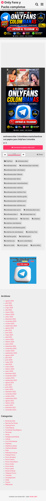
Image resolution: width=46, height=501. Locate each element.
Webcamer (9, 484)
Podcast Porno (10, 455)
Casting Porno (10, 425)
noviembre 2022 (10, 394)
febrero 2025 (9, 342)
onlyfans (37, 219)
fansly (7, 434)
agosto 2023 (9, 382)
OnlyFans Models (11, 448)
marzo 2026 (9, 312)
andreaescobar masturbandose (16, 183)
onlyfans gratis (11, 236)
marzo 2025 (9, 339)
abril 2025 (8, 337)
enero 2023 (9, 389)
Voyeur (7, 482)
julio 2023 (8, 385)
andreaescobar (22, 161)
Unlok (7, 480)
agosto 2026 (9, 301)
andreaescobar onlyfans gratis (16, 196)
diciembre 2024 (10, 346)
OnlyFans (9, 161)
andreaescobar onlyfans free (16, 192)
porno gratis (23, 245)
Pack (7, 450)
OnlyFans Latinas (11, 446)
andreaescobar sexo (32, 210)
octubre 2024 (9, 351)
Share (40, 154)
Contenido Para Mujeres (13, 430)
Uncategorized (10, 478)
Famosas (8, 432)
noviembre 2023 (10, 376)
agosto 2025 (9, 328)
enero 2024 (9, 371)
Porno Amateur (10, 457)
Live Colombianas (11, 441)
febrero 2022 (9, 403)
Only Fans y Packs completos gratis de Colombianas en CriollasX (13, 4)
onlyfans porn (25, 236)
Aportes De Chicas (11, 423)
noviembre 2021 (10, 410)
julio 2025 (8, 330)
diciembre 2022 (10, 392)
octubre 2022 (9, 396)
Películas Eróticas (11, 453)
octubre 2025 (9, 323)
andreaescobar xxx (28, 214)
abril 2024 (8, 364)
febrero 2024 (9, 369)
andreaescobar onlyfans (14, 188)
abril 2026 (8, 310)
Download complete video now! (23, 147)
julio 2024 (8, 357)
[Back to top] (42, 496)
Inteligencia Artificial (12, 437)
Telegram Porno (10, 473)
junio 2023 (8, 387)
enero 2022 (9, 405)
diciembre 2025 (10, 319)
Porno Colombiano (11, 462)
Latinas (7, 439)
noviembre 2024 (10, 348)
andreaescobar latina (13, 179)
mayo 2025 (9, 335)
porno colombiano (25, 241)
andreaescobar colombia (29, 165)
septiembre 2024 (11, 353)
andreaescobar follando (14, 174)
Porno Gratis (9, 466)
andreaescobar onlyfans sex (15, 205)
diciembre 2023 (10, 373)
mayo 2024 (9, 362)
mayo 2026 (9, 308)
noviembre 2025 (10, 321)
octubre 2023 (9, 378)
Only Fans (25, 219)
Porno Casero (10, 459)
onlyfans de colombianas (14, 232)
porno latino (36, 245)
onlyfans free (32, 232)
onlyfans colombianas (13, 223)
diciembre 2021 (10, 407)
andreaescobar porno (13, 210)
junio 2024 (8, 360)
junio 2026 (8, 305)
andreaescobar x (11, 214)
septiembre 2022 (11, 398)
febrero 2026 (9, 314)
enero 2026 (9, 317)
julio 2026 (8, 303)
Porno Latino (9, 468)
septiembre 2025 (11, 326)
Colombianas (9, 428)
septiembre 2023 (11, 380)
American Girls (10, 421)
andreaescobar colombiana (15, 170)
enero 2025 (9, 344)
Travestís (8, 475)
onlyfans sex (10, 241)
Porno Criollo (9, 464)
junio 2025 (8, 332)
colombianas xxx (11, 219)
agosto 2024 (9, 355)
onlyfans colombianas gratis (15, 227)
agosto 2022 (9, 401)
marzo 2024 (9, 367)
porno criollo (10, 245)
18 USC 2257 (33, 496)
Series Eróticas (10, 471)
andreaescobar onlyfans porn (16, 201)
